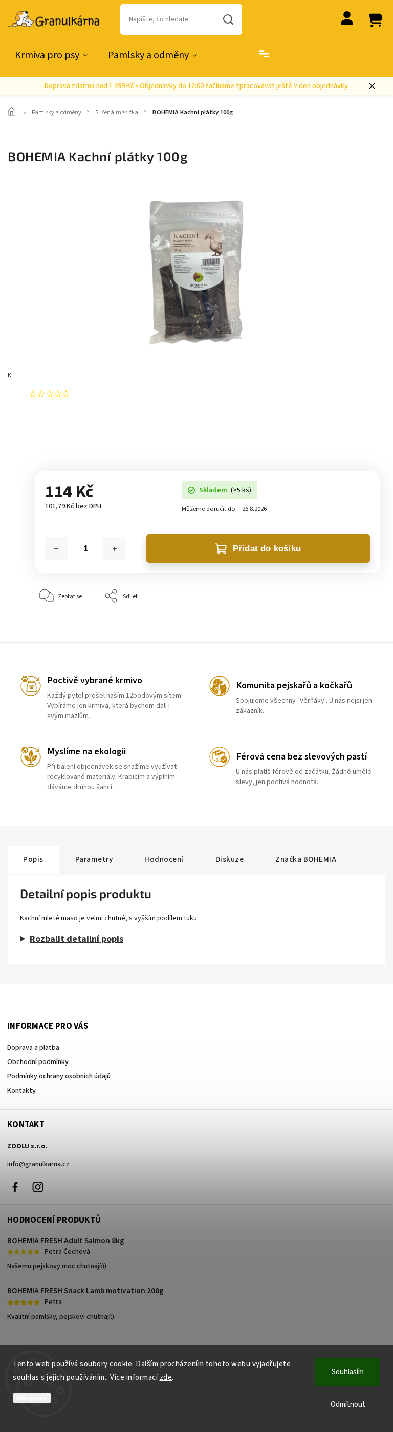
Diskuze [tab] (229, 859)
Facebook (15, 1187)
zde (166, 1377)
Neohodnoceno (97, 393)
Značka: (54, 375)
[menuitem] (51, 55)
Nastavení (32, 1398)
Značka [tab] (305, 859)
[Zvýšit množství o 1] (114, 548)
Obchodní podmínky (38, 1062)
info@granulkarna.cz (38, 1164)
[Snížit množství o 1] (56, 548)
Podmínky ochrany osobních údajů (59, 1076)
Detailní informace (60, 433)
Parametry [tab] (94, 859)
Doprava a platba (33, 1048)
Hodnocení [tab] (164, 859)
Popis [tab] (33, 859)
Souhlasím (348, 1371)
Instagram (38, 1187)
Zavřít (349, 627)
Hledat (228, 19)
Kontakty (21, 1091)
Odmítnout (348, 1404)
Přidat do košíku (267, 548)
